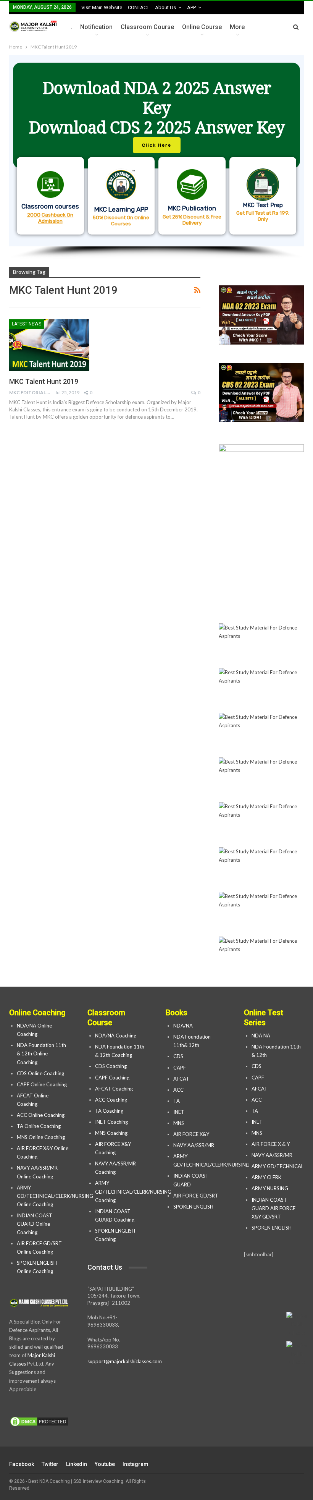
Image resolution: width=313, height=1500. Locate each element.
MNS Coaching (111, 1133)
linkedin (76, 1464)
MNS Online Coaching (41, 1137)
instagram (135, 1464)
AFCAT (181, 1079)
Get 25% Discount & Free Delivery (192, 220)
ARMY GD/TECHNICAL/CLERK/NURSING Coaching (133, 1191)
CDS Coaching (111, 1066)
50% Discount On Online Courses (121, 220)
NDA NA (261, 1035)
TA (176, 1101)
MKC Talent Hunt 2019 (43, 381)
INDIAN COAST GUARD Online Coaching (34, 1223)
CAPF (179, 1068)
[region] (156, 157)
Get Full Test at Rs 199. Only (262, 216)
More (237, 27)
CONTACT (138, 7)
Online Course (202, 27)
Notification (96, 27)
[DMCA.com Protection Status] (39, 1422)
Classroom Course (147, 27)
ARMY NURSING (270, 1188)
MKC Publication (192, 208)
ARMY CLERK (266, 1177)
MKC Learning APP (121, 209)
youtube (105, 1464)
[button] (156, 150)
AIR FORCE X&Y (191, 1134)
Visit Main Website (101, 7)
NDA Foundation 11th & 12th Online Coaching (41, 1053)
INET (178, 1112)
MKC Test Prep (263, 205)
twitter (50, 1464)
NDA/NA (183, 1026)
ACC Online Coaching (41, 1115)
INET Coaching (111, 1122)
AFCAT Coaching (114, 1089)
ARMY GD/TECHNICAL (277, 1166)
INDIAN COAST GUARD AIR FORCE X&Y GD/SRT (273, 1208)
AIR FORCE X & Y (271, 1144)
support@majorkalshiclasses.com (124, 1361)
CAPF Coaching (112, 1077)
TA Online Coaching (39, 1126)
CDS (178, 1056)
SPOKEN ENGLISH (194, 1207)
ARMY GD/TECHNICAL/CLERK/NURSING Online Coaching (55, 1195)
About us (165, 7)
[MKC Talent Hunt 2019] (49, 345)
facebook (21, 1464)
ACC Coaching (111, 1100)
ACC (178, 1090)
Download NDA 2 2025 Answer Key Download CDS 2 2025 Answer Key (157, 107)
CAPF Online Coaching (42, 1084)
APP (191, 7)
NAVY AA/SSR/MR (193, 1145)
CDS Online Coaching (40, 1073)
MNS (178, 1123)
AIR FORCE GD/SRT (196, 1196)
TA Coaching (109, 1111)
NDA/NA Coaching (115, 1035)
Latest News (26, 324)
